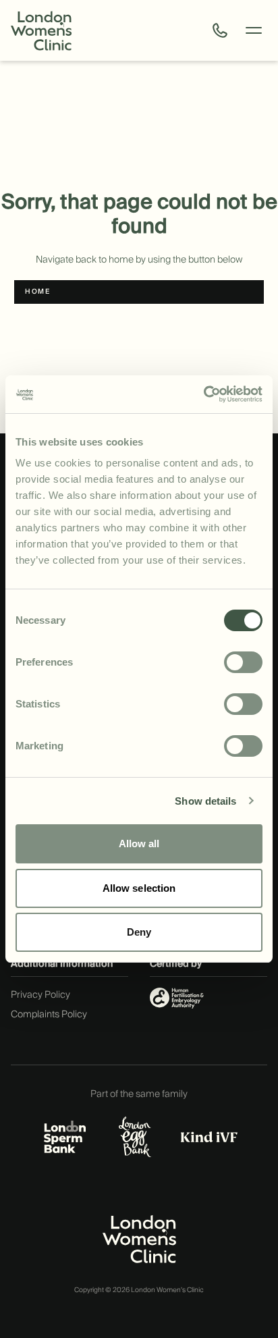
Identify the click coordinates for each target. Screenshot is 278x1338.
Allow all (139, 843)
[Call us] (220, 30)
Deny (139, 932)
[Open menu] (253, 30)
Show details (205, 801)
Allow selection (139, 888)
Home (37, 292)
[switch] (243, 662)
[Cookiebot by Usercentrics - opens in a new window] (203, 394)
